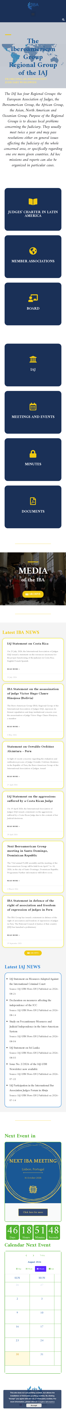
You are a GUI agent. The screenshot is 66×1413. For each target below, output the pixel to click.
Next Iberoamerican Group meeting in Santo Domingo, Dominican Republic (27, 851)
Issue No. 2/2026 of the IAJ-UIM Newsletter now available (28, 1066)
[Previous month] (26, 1255)
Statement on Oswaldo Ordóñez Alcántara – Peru (30, 749)
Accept (34, 1405)
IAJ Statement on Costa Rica (27, 644)
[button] (33, 13)
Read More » (13, 669)
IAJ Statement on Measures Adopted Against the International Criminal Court (34, 981)
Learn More (33, 212)
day (19, 1269)
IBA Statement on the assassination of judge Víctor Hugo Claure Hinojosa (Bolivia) (33, 693)
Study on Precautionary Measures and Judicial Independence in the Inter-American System (34, 1026)
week (30, 1269)
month (41, 1269)
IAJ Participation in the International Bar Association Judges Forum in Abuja (32, 1088)
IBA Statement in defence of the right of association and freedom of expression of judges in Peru (31, 905)
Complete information (46, 1401)
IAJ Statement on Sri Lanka (25, 1048)
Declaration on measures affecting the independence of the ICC (30, 1003)
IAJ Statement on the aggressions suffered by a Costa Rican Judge (31, 799)
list (52, 1269)
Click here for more (33, 1212)
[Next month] (33, 1255)
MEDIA (33, 571)
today (42, 1255)
